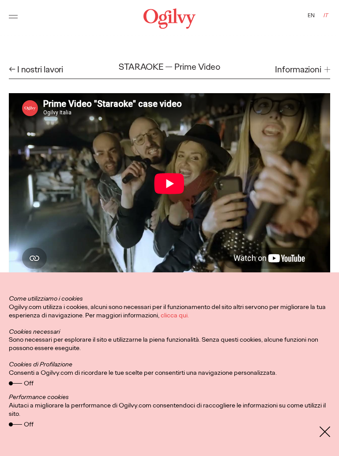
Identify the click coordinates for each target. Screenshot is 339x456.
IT (326, 15)
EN (311, 15)
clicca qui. (175, 315)
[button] (302, 69)
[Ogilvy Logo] (169, 18)
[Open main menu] (13, 18)
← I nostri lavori (36, 69)
